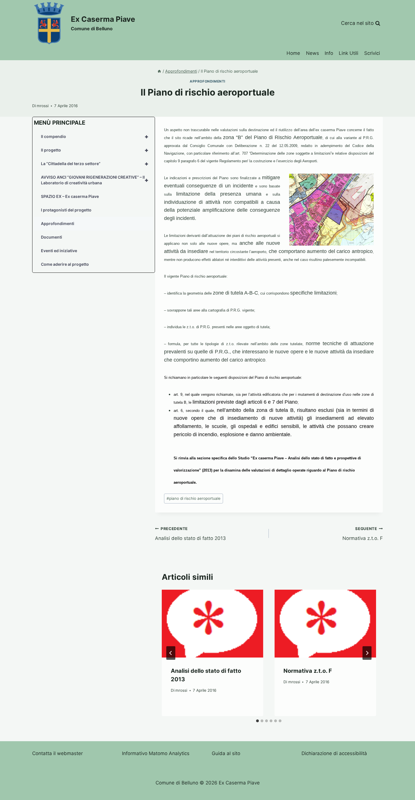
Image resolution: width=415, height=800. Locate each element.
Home (293, 53)
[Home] (159, 71)
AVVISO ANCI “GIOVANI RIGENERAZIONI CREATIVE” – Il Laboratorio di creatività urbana (94, 180)
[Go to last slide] (170, 653)
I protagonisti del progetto (66, 209)
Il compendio (94, 136)
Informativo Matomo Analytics (155, 753)
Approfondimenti (207, 81)
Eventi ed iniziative (59, 250)
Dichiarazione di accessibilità (334, 753)
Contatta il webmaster (57, 753)
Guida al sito (226, 753)
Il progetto (94, 150)
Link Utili (348, 53)
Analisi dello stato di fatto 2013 (190, 533)
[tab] (257, 720)
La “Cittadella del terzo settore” (94, 163)
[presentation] (212, 624)
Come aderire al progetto (65, 264)
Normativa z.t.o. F (362, 533)
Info (329, 53)
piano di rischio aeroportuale (193, 498)
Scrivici (372, 53)
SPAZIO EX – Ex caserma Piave (70, 196)
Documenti (51, 237)
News (312, 53)
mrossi (43, 105)
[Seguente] (367, 653)
